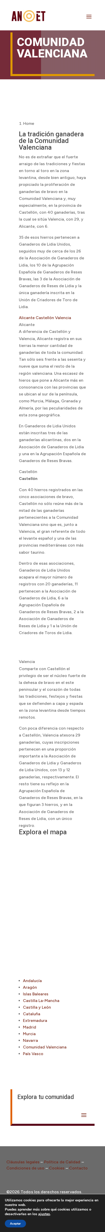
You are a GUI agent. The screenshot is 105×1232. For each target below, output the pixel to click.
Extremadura (35, 1020)
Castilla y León (37, 1007)
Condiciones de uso (25, 1168)
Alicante (27, 317)
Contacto (78, 1168)
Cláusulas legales (23, 1161)
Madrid (29, 1027)
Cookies (57, 1168)
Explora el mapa (43, 832)
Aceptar (15, 1224)
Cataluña (31, 1013)
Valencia (63, 317)
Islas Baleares (35, 994)
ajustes (44, 1214)
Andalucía (32, 980)
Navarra (30, 1040)
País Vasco (33, 1053)
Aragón (30, 987)
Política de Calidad (62, 1161)
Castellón (45, 317)
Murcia (29, 1033)
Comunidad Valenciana (45, 1047)
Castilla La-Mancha (41, 1000)
